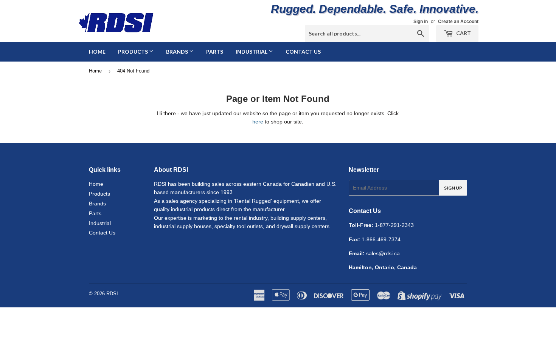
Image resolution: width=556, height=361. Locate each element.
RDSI (112, 293)
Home (97, 51)
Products (133, 51)
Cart (463, 33)
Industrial (252, 51)
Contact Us (303, 51)
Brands (177, 51)
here (257, 122)
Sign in (420, 21)
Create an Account (458, 21)
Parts (214, 51)
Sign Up (453, 188)
